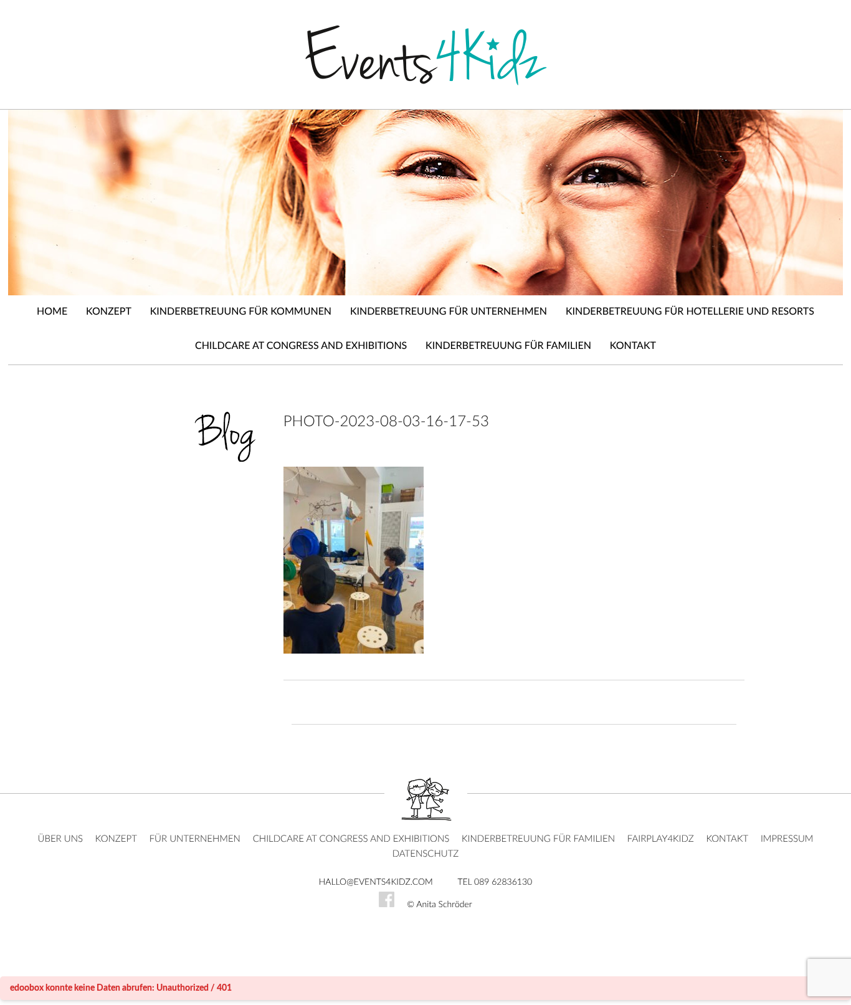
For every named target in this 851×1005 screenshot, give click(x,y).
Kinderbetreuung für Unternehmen (448, 312)
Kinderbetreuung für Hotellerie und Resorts (690, 312)
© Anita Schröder (439, 904)
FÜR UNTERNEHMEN (195, 839)
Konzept (108, 312)
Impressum (787, 839)
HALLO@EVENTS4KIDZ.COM (376, 882)
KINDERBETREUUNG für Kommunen (240, 312)
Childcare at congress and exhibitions (301, 346)
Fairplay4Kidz (660, 839)
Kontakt (633, 346)
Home (52, 312)
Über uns (60, 839)
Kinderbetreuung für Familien (508, 346)
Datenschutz (425, 854)
